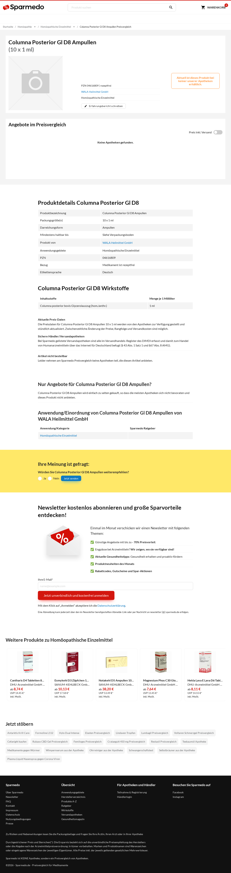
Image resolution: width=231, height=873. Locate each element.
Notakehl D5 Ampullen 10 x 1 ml (116, 680)
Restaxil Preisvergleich (163, 741)
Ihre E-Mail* (45, 579)
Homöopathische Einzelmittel (58, 435)
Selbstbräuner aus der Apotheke (177, 750)
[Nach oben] (221, 863)
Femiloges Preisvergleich (88, 741)
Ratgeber (66, 805)
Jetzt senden (71, 478)
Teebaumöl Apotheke (194, 741)
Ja (44, 478)
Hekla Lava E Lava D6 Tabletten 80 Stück (205, 680)
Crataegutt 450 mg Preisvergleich (126, 741)
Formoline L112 (44, 732)
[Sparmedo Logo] (23, 7)
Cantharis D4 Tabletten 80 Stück (28, 680)
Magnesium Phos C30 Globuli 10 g (161, 680)
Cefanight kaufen (17, 741)
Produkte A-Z (69, 801)
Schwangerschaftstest (141, 750)
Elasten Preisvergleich (97, 732)
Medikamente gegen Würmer (23, 750)
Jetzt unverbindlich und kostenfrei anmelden (76, 595)
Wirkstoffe (67, 810)
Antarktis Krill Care (18, 732)
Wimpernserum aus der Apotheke (65, 750)
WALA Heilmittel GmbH (94, 91)
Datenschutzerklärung (111, 605)
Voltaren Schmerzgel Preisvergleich (194, 732)
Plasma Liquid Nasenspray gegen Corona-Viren (33, 758)
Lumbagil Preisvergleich (154, 732)
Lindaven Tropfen (125, 732)
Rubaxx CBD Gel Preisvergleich (50, 741)
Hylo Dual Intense (69, 732)
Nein (56, 478)
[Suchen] (170, 7)
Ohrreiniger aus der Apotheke (106, 750)
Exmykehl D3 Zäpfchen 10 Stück (72, 680)
